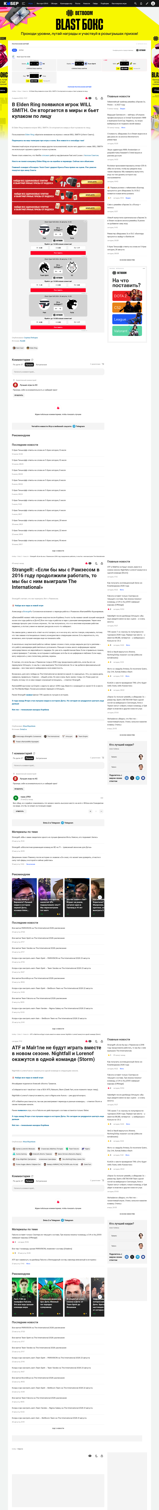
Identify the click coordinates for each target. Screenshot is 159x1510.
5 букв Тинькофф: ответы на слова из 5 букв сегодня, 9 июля (39, 470)
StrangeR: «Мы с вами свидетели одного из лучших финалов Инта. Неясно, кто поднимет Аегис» (55, 837)
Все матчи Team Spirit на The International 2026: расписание (38, 938)
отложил (46, 155)
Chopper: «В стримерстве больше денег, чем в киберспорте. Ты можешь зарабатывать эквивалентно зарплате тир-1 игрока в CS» (127, 1498)
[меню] (23, 3)
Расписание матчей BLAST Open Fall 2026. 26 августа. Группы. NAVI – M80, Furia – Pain (57, 1459)
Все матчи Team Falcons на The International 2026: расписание (39, 998)
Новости (25, 91)
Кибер (14, 91)
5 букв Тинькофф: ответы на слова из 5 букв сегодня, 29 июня (39, 520)
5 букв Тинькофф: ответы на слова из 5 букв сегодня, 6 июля (39, 490)
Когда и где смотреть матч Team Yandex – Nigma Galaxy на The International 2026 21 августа (52, 1008)
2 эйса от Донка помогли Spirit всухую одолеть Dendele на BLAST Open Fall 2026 (125, 1471)
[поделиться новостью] (101, 98)
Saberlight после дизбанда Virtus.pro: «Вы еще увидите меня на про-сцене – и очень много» (126, 619)
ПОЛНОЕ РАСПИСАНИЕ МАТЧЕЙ (79, 87)
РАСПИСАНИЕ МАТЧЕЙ (20, 44)
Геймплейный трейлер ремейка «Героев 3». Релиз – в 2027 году (126, 103)
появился (22, 1110)
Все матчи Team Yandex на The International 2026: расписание (39, 948)
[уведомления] (141, 3)
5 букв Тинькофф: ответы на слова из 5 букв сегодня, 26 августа (126, 248)
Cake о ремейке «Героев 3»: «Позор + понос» (124, 206)
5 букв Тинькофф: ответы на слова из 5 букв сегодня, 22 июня (39, 530)
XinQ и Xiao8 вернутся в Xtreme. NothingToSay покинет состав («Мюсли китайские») (124, 654)
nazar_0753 (26, 796)
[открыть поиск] (135, 3)
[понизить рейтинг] (101, 811)
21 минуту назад (27, 799)
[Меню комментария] (101, 797)
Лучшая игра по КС (29, 385)
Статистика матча (34, 68)
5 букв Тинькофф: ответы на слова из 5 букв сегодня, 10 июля (39, 460)
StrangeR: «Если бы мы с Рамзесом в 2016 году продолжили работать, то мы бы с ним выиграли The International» (67, 556)
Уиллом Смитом (91, 155)
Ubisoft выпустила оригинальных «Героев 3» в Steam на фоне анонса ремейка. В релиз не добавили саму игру (127, 220)
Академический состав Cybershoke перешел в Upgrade (127, 1484)
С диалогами (95, 364)
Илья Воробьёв (29, 726)
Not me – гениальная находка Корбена (30, 709)
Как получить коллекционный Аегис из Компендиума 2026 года (124, 584)
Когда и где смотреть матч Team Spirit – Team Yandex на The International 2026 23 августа (51, 968)
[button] (101, 797)
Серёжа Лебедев (31, 338)
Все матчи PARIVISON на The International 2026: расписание (38, 928)
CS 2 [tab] (14, 50)
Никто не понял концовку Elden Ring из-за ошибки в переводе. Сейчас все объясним (53, 161)
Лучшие (29, 364)
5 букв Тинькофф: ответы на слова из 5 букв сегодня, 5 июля (39, 500)
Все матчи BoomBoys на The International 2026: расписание (38, 978)
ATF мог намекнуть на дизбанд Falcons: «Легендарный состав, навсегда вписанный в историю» (54, 1285)
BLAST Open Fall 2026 (48, 1508)
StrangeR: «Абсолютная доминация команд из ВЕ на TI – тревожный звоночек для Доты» (51, 847)
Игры (19, 91)
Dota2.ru (23, 729)
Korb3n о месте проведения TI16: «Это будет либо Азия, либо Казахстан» (127, 684)
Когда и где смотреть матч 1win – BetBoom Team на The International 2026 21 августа (49, 1018)
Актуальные (41, 364)
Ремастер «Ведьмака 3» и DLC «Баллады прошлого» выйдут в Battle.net (125, 235)
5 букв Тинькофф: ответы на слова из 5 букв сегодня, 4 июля (39, 510)
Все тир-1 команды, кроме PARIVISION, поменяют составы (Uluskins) (42, 1274)
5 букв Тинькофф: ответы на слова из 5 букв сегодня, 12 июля (39, 450)
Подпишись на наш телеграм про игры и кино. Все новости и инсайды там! (48, 140)
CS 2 (19, 1459)
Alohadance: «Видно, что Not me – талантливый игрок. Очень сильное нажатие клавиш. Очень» (127, 721)
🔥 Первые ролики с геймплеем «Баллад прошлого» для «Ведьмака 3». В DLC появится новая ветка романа (125, 190)
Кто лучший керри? (121, 744)
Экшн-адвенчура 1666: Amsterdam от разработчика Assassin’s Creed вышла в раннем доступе (124, 152)
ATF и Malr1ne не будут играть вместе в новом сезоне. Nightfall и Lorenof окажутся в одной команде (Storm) (127, 570)
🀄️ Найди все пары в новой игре (27, 605)
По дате (16, 364)
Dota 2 (20, 556)
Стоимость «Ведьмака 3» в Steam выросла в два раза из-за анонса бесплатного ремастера (127, 136)
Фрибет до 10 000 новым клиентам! (36, 1201)
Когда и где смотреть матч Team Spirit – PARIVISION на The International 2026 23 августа (51, 958)
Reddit (22, 341)
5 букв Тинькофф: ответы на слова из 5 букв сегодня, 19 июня (39, 540)
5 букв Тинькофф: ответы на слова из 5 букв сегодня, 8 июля (39, 480)
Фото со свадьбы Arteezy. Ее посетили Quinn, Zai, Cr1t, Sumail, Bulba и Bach (127, 670)
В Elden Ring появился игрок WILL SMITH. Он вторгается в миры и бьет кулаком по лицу (58, 91)
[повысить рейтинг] (90, 811)
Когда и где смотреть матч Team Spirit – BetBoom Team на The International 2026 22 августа (52, 988)
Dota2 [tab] (21, 50)
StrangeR (27, 611)
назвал (29, 694)
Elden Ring (29, 134)
